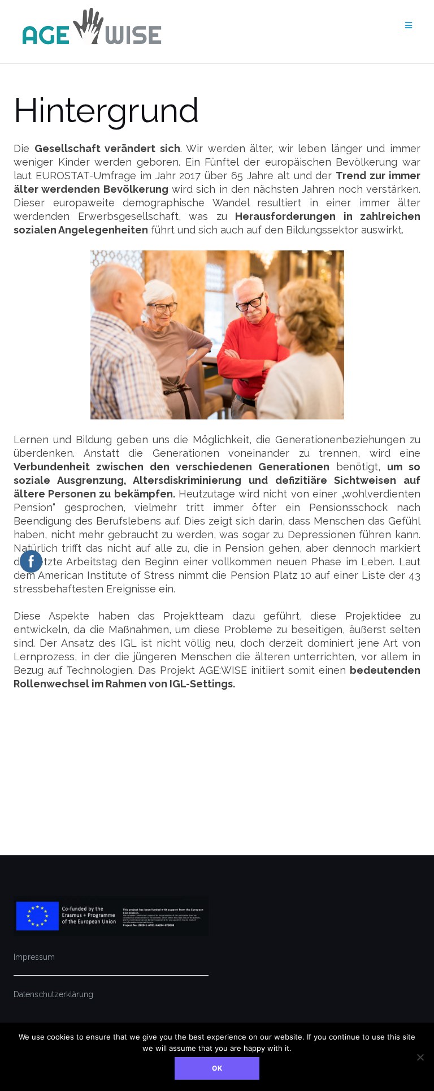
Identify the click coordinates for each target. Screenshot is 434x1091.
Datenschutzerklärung (53, 994)
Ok (217, 1068)
